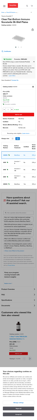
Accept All (18, 414)
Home (2, 12)
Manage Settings (18, 402)
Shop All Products (10, 12)
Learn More (12, 75)
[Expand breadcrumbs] (31, 12)
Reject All (18, 408)
